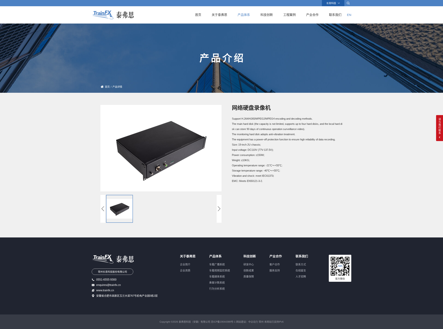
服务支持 (274, 270)
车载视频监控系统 (219, 270)
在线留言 (301, 270)
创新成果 (248, 270)
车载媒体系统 (217, 276)
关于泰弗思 (219, 15)
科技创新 (266, 15)
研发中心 (248, 264)
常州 (261, 321)
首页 (198, 15)
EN (349, 15)
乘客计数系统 (217, 282)
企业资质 (185, 270)
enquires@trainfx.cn (108, 285)
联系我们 (335, 15)
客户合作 (274, 264)
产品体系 (244, 15)
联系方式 (301, 264)
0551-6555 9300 (106, 279)
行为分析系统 (217, 288)
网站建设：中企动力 (247, 321)
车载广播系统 (217, 264)
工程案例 (289, 15)
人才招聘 (301, 276)
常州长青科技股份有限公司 (112, 271)
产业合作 (312, 15)
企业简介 (185, 264)
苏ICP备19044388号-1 (223, 321)
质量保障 (248, 276)
